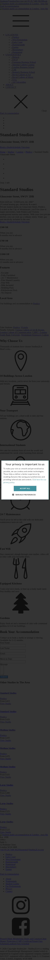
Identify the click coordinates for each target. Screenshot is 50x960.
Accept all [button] (25, 488)
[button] (25, 494)
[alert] (25, 480)
